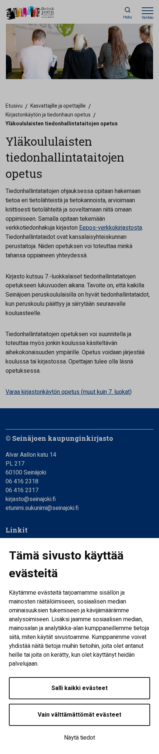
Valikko (147, 17)
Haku (127, 17)
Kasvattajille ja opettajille (58, 106)
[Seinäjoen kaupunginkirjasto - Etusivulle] (39, 13)
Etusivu (14, 106)
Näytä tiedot (79, 737)
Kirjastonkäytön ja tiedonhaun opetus (48, 115)
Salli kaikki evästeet (79, 688)
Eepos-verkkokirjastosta (110, 227)
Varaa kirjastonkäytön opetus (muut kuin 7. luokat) (69, 392)
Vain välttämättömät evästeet (79, 714)
